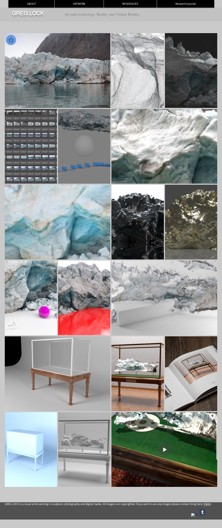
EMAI (207, 504)
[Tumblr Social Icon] (202, 512)
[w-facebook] (194, 516)
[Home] (11, 40)
